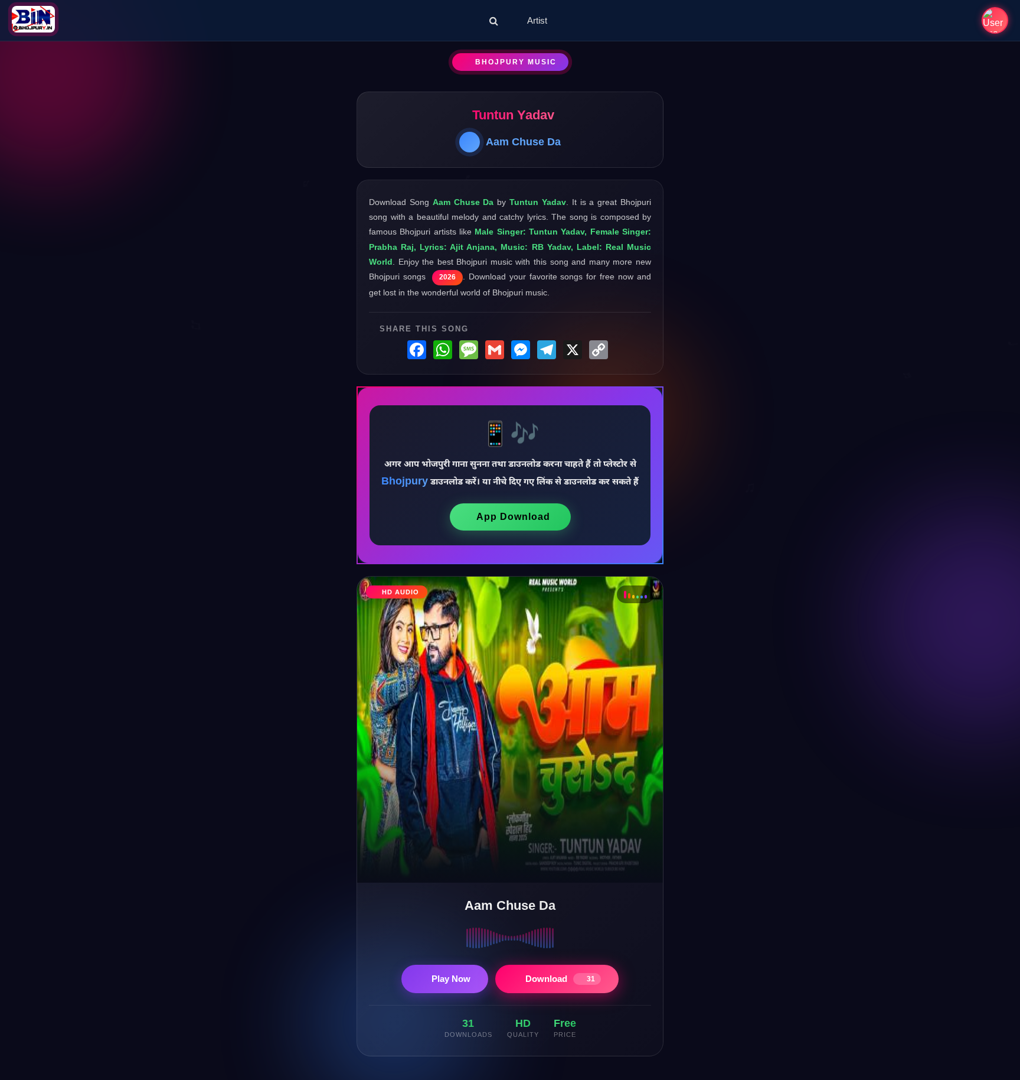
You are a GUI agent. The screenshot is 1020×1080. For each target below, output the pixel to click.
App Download (513, 517)
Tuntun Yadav (513, 115)
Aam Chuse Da (523, 142)
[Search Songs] (493, 20)
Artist (537, 20)
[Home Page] (33, 20)
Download (560, 979)
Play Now (450, 979)
